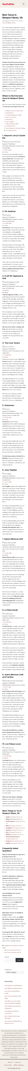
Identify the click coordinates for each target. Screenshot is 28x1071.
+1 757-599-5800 (6, 223)
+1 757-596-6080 (6, 553)
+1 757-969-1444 (6, 622)
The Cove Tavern (11, 117)
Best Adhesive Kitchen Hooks (13, 988)
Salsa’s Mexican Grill (12, 124)
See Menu (5, 152)
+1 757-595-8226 (6, 756)
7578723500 (5, 290)
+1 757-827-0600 (6, 150)
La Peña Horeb (10, 126)
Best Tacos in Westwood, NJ (12, 952)
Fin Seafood (9, 113)
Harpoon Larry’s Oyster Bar (14, 110)
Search (7, 957)
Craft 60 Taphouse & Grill (13, 115)
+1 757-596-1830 (6, 355)
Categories (8, 969)
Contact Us (17, 1062)
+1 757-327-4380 (6, 482)
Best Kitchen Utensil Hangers (13, 985)
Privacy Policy (8, 1065)
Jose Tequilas (10, 121)
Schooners (9, 119)
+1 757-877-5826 (6, 687)
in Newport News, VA (14, 817)
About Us (10, 1062)
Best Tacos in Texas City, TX (12, 950)
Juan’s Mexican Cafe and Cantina (15, 128)
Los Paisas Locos (11, 130)
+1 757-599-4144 (6, 417)
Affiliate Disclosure (19, 1065)
